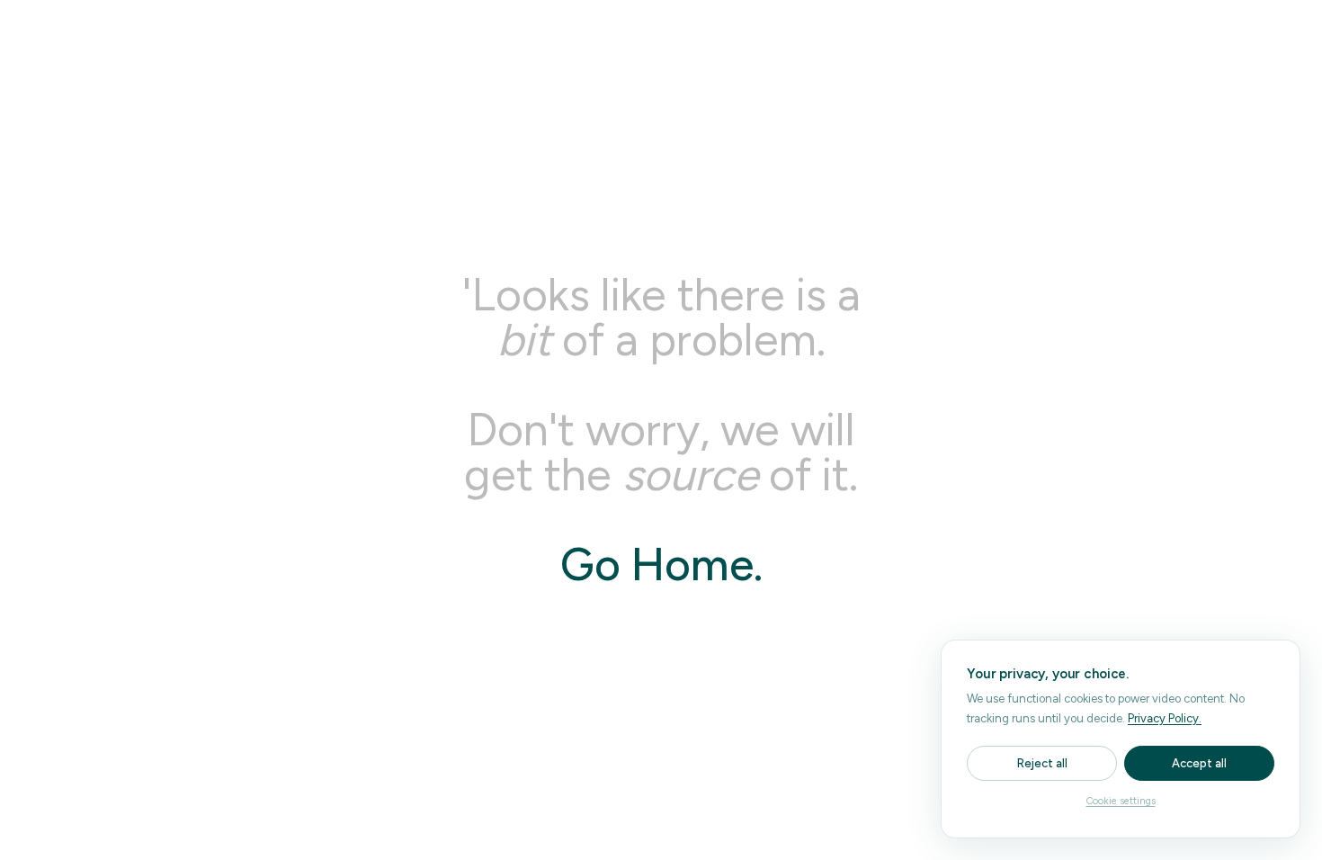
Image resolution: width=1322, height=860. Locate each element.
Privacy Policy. (1164, 718)
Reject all (1042, 763)
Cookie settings (1121, 801)
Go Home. (661, 564)
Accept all (1199, 763)
